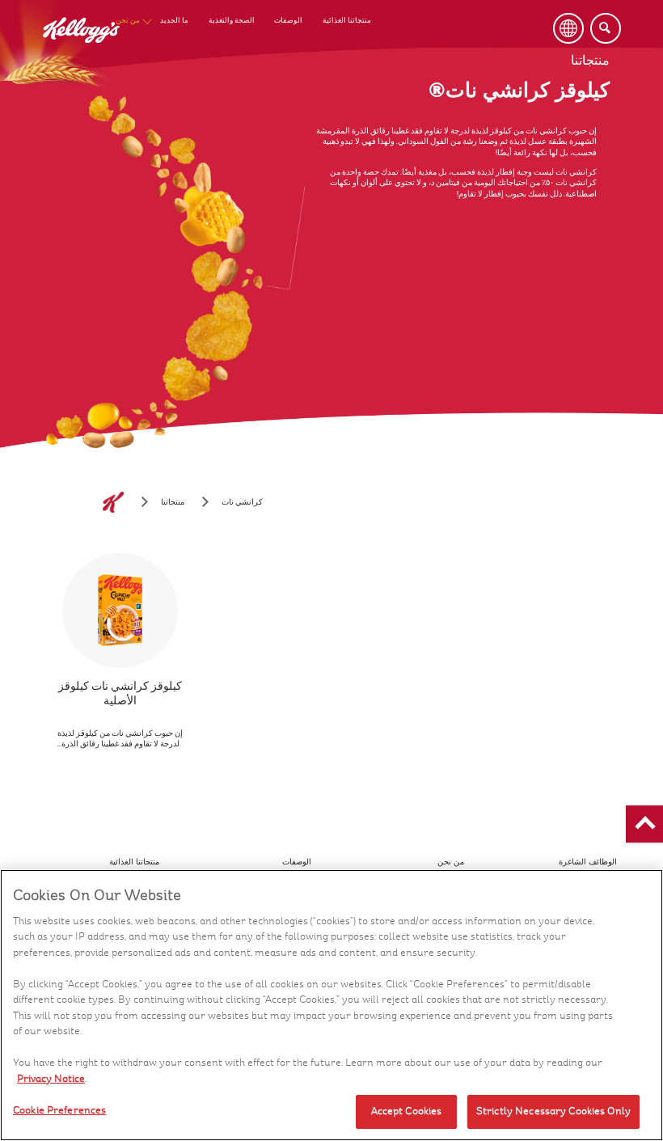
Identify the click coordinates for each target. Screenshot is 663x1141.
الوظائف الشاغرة (588, 861)
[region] (331, 1005)
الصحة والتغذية (232, 20)
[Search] (605, 28)
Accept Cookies (406, 1111)
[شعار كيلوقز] (113, 502)
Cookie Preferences (59, 1110)
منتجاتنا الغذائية (347, 20)
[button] (644, 824)
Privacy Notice (51, 1078)
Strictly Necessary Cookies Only (553, 1111)
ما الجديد (174, 20)
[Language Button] (568, 28)
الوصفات (288, 20)
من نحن (128, 20)
